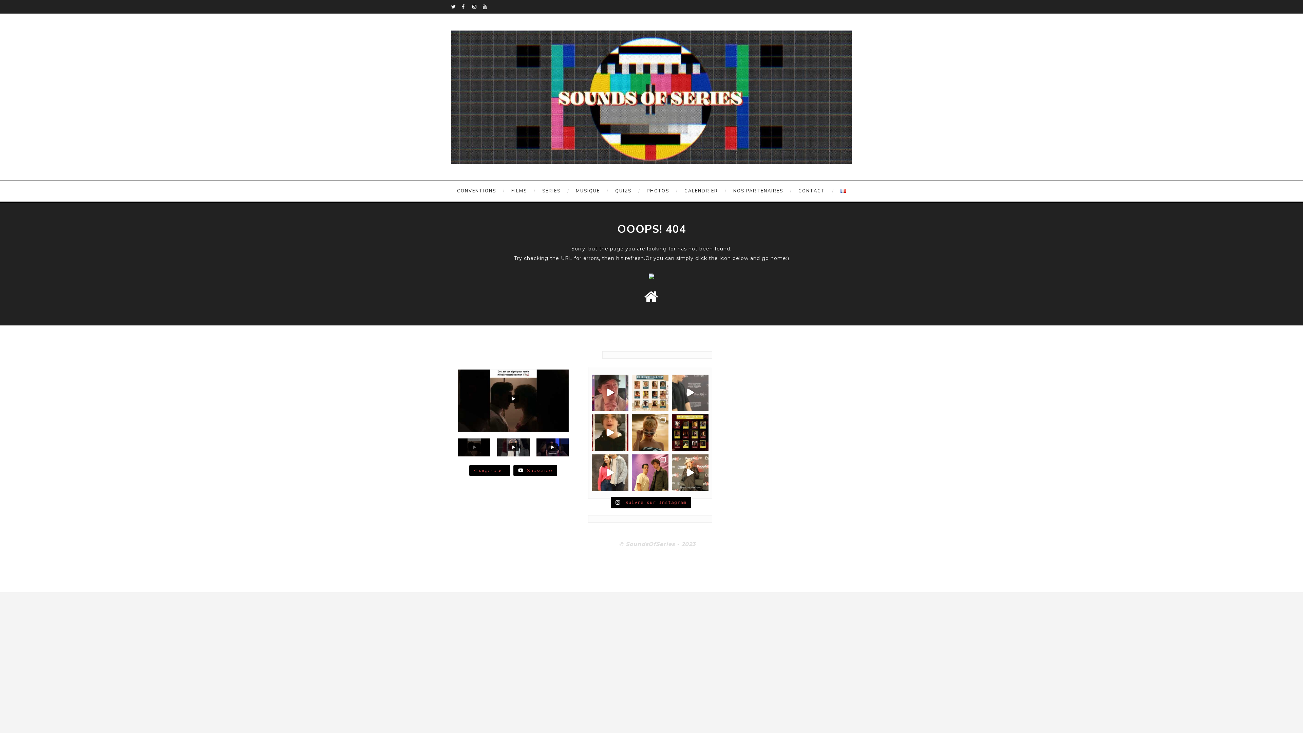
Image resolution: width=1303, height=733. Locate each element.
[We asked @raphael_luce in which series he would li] (610, 432)
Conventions (476, 191)
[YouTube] (488, 7)
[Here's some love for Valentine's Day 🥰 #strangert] (690, 393)
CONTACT (811, 191)
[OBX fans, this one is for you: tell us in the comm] (650, 393)
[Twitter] (456, 7)
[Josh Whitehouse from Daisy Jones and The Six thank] (610, 393)
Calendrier (701, 191)
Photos (658, 191)
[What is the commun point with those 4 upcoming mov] (650, 432)
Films (519, 191)
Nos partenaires (758, 191)
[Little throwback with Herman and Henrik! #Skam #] (650, 472)
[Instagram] (477, 7)
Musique (588, 191)
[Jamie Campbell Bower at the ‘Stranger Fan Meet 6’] (690, 472)
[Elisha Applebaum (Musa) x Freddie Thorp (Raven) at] (610, 472)
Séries (551, 191)
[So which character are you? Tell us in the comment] (690, 432)
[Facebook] (467, 7)
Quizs (623, 191)
